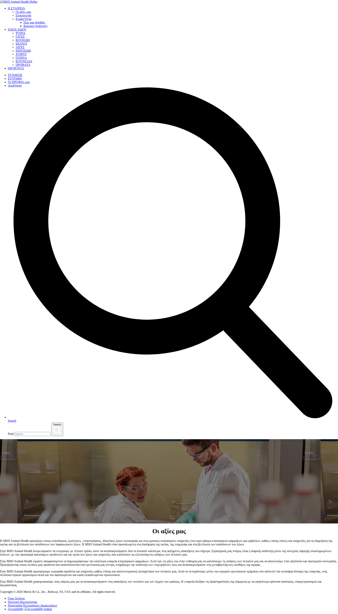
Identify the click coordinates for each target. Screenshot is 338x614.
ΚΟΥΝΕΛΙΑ (24, 61)
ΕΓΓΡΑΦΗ (15, 78)
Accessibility (16, 609)
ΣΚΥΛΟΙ (21, 43)
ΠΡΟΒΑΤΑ (23, 64)
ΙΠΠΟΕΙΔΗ (23, 50)
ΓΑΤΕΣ (20, 36)
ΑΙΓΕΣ (20, 47)
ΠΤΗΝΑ (21, 57)
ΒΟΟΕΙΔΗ (23, 40)
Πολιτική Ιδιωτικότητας (22, 602)
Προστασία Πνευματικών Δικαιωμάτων (32, 605)
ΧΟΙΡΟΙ (21, 54)
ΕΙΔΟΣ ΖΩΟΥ (17, 29)
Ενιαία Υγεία (23, 19)
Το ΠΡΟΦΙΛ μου (19, 82)
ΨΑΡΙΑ (20, 33)
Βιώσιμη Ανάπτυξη (35, 26)
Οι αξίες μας (23, 12)
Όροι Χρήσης (16, 598)
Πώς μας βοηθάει (34, 22)
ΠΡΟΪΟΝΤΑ (16, 68)
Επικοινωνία (23, 15)
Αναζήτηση (15, 85)
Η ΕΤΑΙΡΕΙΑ (16, 8)
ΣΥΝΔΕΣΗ (15, 75)
